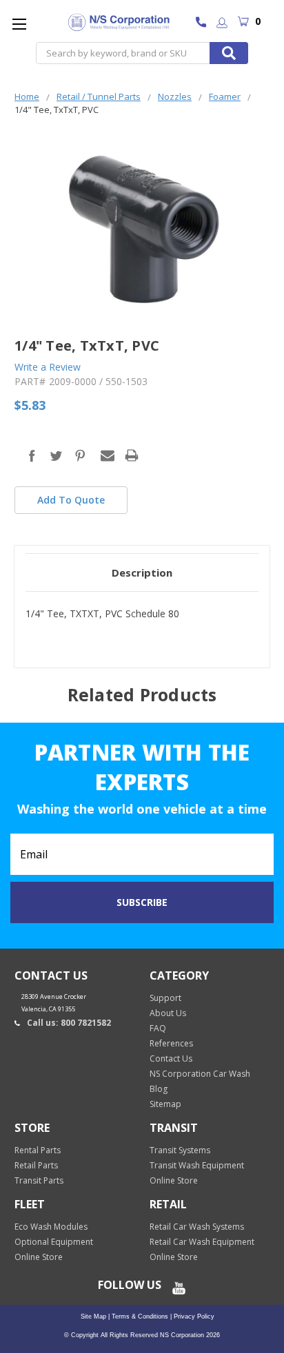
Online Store (174, 1180)
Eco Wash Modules (51, 1226)
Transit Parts (38, 1180)
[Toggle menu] (19, 24)
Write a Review (47, 366)
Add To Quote (71, 499)
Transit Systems (180, 1150)
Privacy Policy (193, 1316)
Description (142, 572)
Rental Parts (37, 1150)
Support (165, 998)
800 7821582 (204, 23)
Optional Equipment (53, 1242)
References (171, 1043)
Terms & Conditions (139, 1316)
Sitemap (165, 1104)
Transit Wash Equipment (197, 1165)
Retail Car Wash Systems (197, 1226)
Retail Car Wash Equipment (202, 1242)
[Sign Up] (222, 23)
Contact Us (171, 1058)
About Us (168, 1013)
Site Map (93, 1316)
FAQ (158, 1028)
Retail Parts (36, 1165)
